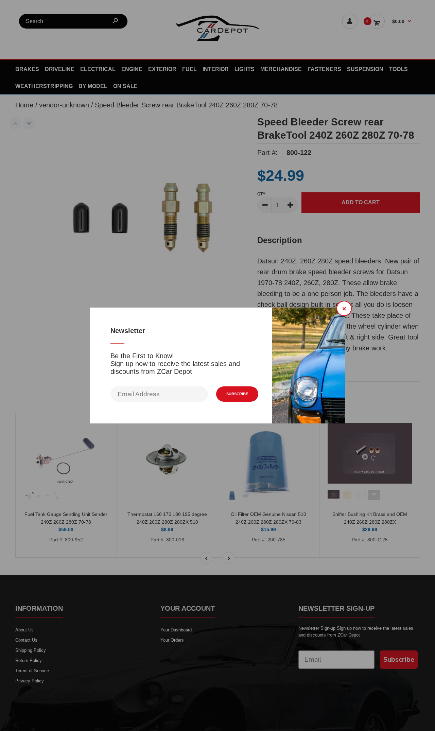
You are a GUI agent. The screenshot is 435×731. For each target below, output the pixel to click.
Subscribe (237, 394)
